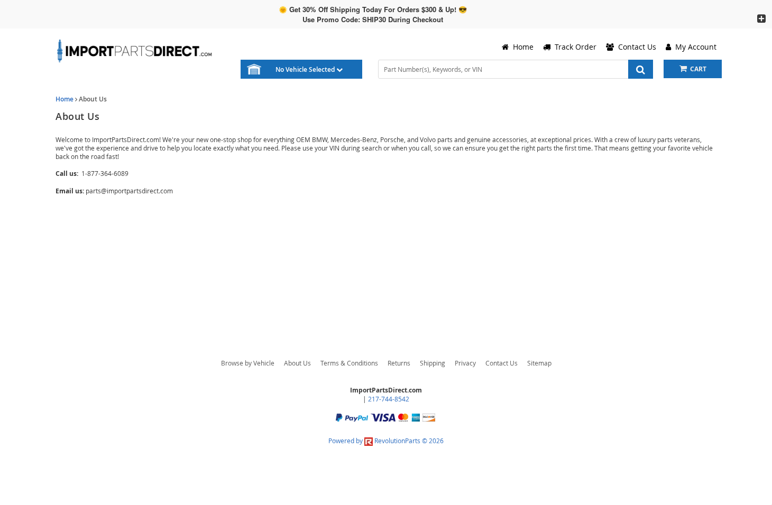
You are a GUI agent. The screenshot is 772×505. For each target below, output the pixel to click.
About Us (297, 363)
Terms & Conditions (349, 363)
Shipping (432, 363)
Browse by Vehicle (247, 363)
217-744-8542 (388, 399)
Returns (399, 363)
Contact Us (501, 363)
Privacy (465, 363)
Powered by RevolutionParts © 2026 (386, 440)
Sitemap (539, 363)
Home (64, 99)
